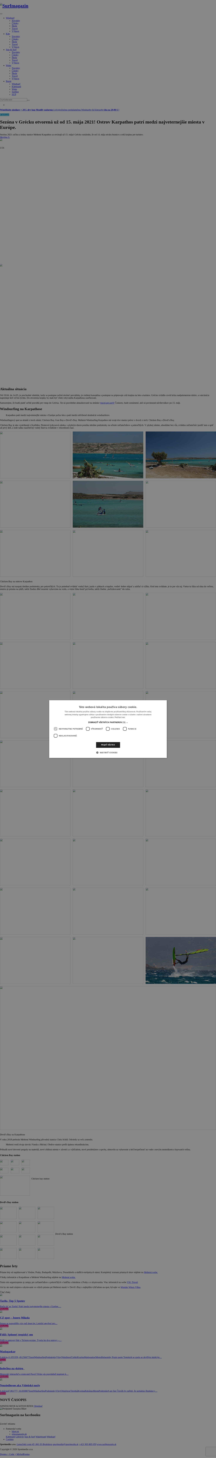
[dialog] (108, 729)
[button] (108, 722)
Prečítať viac (120, 717)
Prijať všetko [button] (108, 745)
